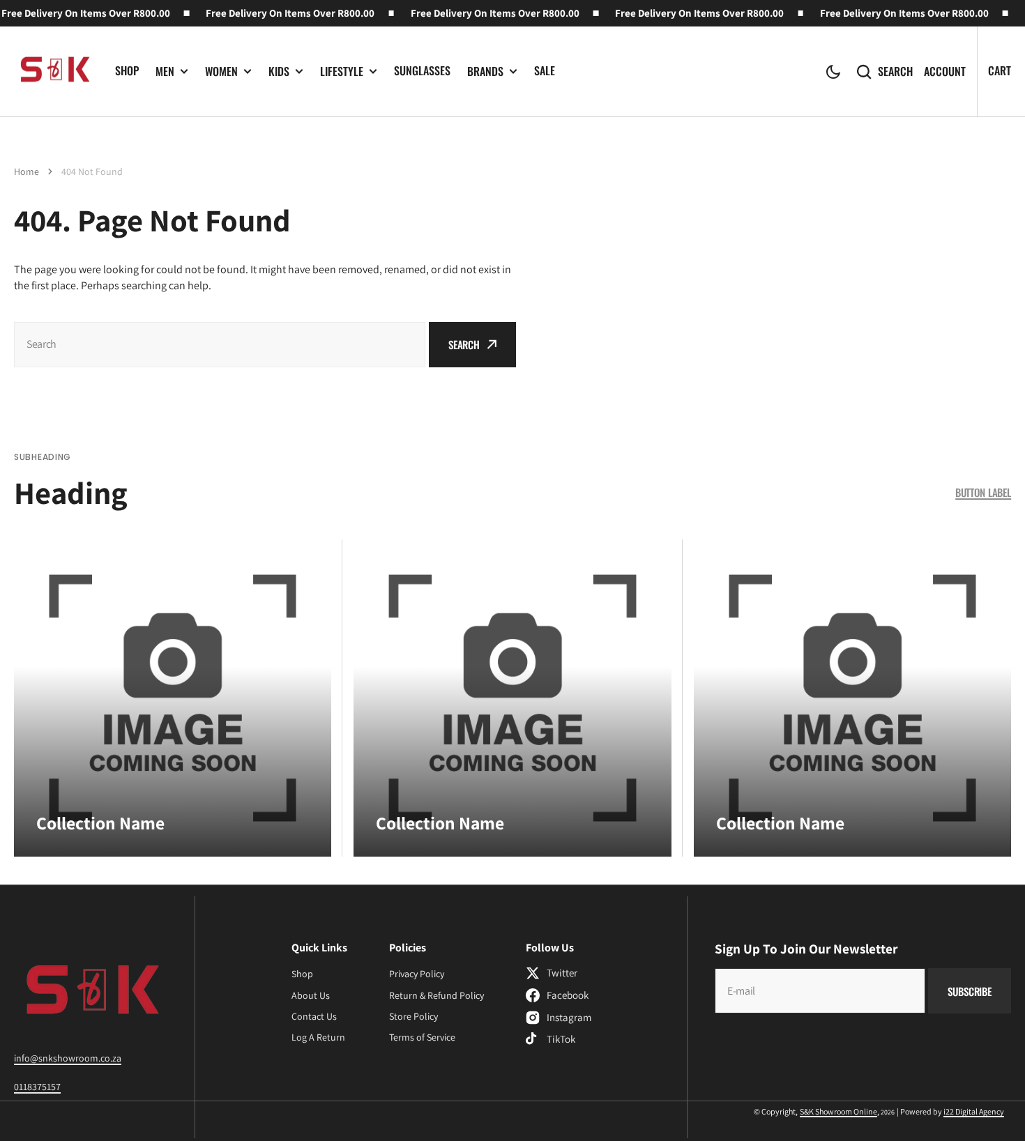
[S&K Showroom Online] (54, 72)
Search (895, 71)
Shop (127, 70)
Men (164, 71)
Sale (544, 70)
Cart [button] (999, 70)
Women (221, 71)
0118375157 (37, 1086)
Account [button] (945, 71)
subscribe (970, 991)
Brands (485, 71)
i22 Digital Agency (973, 1111)
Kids (278, 71)
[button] (833, 71)
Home (26, 171)
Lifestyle (341, 71)
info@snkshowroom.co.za (67, 1058)
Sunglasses (422, 70)
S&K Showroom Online (838, 1111)
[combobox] (219, 344)
